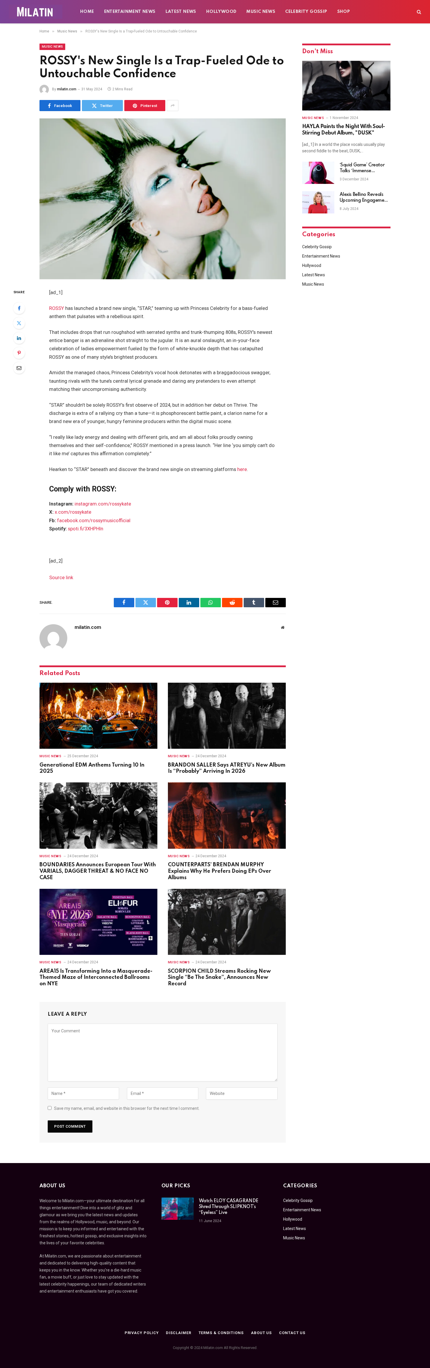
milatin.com (66, 89)
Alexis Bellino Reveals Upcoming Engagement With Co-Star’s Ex (364, 197)
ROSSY (56, 308)
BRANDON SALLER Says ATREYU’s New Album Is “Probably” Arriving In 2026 (226, 768)
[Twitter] (19, 323)
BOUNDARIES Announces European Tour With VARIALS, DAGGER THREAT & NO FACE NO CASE (97, 871)
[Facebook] (19, 308)
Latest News (181, 12)
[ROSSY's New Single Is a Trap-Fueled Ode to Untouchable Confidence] (162, 198)
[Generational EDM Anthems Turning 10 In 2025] (98, 716)
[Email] (19, 368)
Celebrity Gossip (306, 12)
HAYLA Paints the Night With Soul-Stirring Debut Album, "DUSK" (343, 130)
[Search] (418, 11)
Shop (343, 12)
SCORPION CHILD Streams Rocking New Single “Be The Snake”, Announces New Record (219, 978)
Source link (61, 577)
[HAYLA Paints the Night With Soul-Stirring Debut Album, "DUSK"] (346, 86)
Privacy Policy (142, 1333)
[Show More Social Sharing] (172, 105)
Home (87, 12)
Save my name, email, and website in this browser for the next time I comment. (126, 1108)
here (242, 469)
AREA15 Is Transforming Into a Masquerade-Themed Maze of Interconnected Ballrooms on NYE (95, 978)
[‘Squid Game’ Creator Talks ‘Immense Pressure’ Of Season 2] (318, 173)
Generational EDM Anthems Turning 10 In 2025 (92, 768)
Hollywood (221, 12)
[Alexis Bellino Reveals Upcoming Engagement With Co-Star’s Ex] (318, 202)
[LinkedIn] (19, 338)
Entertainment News (130, 12)
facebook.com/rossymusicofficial (93, 520)
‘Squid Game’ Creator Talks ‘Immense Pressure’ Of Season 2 (362, 168)
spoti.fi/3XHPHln (85, 529)
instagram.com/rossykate (103, 504)
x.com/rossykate (73, 512)
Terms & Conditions (221, 1333)
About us (261, 1333)
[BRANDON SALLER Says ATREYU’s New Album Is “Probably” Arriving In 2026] (227, 716)
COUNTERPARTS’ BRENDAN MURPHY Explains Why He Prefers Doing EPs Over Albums (219, 871)
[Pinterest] (19, 353)
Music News (260, 12)
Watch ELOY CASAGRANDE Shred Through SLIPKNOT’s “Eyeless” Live (228, 1207)
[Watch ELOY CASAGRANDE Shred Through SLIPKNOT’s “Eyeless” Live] (177, 1209)
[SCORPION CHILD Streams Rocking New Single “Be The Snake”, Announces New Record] (227, 922)
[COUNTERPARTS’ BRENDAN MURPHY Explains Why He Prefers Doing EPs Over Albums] (227, 815)
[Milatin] (35, 12)
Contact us (292, 1333)
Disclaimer (178, 1333)
